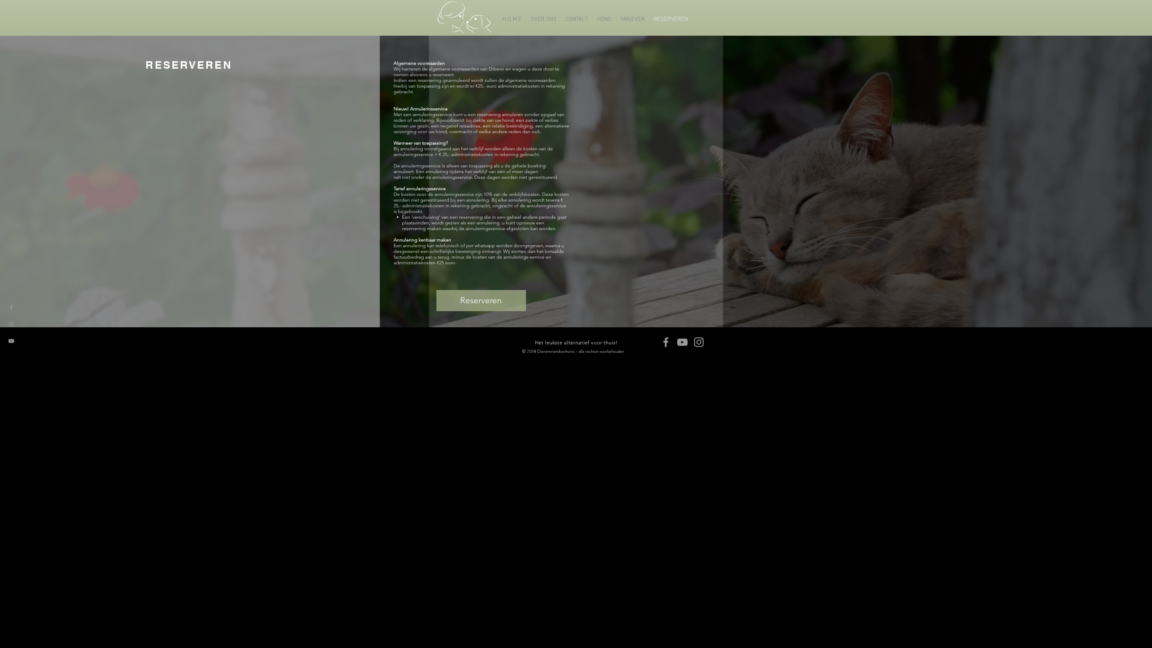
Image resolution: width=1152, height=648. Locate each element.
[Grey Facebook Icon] (11, 307)
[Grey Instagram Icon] (11, 324)
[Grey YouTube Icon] (11, 341)
